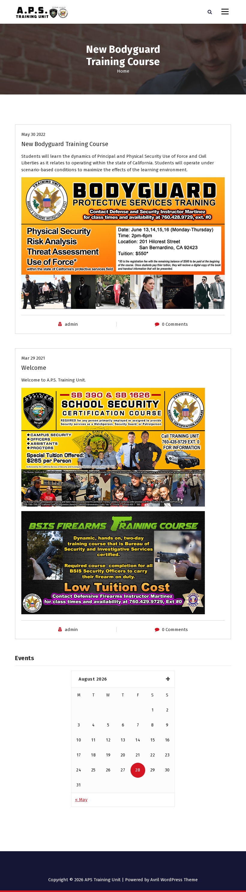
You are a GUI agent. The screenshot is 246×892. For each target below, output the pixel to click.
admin (71, 324)
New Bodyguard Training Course (64, 144)
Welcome (33, 367)
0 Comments (175, 324)
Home (123, 71)
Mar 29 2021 (33, 358)
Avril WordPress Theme (174, 879)
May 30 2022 (33, 134)
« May (81, 799)
